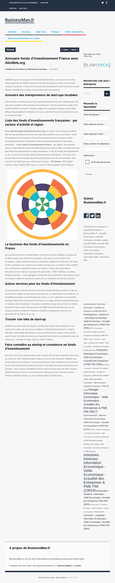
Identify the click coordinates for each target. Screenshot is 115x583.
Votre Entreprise (92, 115)
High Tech (23, 8)
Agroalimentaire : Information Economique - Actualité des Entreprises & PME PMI (95, 307)
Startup (10, 49)
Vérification (89, 155)
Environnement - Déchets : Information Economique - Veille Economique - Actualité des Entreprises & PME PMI (96, 422)
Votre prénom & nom (94, 124)
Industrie (44, 3)
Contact (78, 566)
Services (13, 8)
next (74, 49)
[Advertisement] (99, 282)
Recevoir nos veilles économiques (23, 3)
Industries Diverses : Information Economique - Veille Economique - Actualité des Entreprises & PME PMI (94, 472)
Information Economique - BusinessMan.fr (52, 577)
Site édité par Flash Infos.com (92, 55)
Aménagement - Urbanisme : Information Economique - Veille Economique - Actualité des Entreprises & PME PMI (97, 321)
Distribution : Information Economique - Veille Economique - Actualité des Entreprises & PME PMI (96, 357)
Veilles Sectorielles (74, 32)
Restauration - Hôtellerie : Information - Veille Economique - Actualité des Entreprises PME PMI (97, 497)
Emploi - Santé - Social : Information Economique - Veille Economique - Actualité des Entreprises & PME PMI (96, 383)
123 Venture (55, 161)
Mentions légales (64, 566)
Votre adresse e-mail (94, 134)
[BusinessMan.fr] (19, 24)
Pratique (55, 32)
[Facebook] (106, 3)
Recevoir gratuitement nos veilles (24, 38)
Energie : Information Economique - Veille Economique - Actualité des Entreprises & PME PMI (96, 400)
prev (65, 49)
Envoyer (89, 174)
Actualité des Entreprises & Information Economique (26, 69)
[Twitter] (103, 3)
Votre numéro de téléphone (97, 145)
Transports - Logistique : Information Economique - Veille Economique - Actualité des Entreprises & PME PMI (97, 522)
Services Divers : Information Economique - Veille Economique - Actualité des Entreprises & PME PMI (96, 508)
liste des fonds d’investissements (25, 131)
